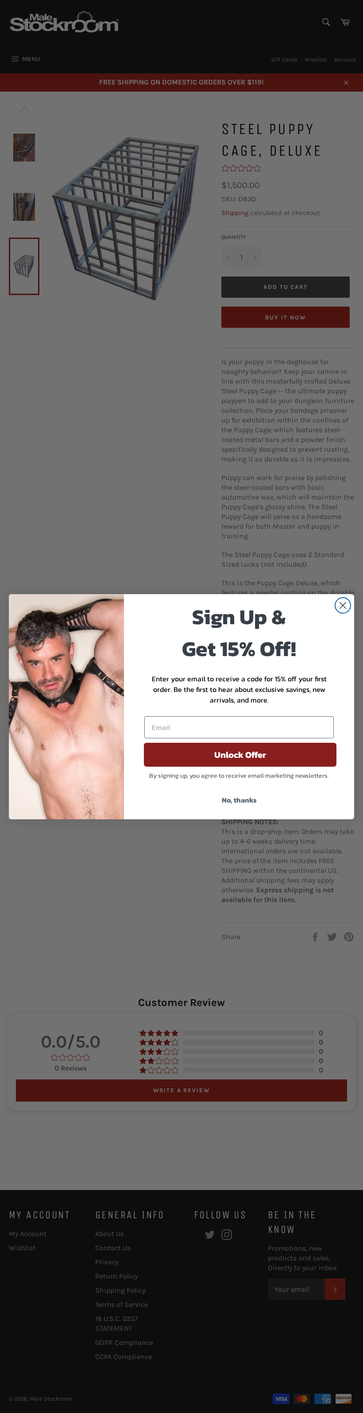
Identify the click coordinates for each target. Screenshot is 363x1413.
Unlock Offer (240, 754)
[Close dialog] (343, 605)
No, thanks (239, 800)
